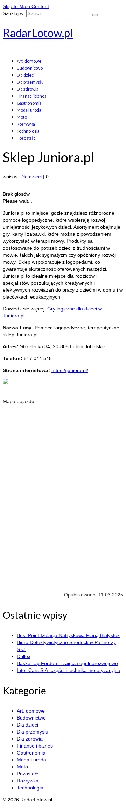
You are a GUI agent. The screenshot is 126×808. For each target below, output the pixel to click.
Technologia (28, 131)
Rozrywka (26, 124)
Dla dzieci (26, 75)
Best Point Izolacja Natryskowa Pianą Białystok (68, 635)
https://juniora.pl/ (69, 370)
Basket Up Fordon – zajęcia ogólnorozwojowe (67, 663)
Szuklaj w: (14, 13)
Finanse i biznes (32, 96)
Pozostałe (26, 138)
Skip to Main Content (26, 6)
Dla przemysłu (30, 82)
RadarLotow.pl (38, 33)
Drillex (23, 656)
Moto (22, 117)
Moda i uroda (29, 110)
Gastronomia (29, 103)
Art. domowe (29, 61)
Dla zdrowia (27, 89)
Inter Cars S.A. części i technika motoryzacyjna (68, 670)
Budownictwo (30, 68)
